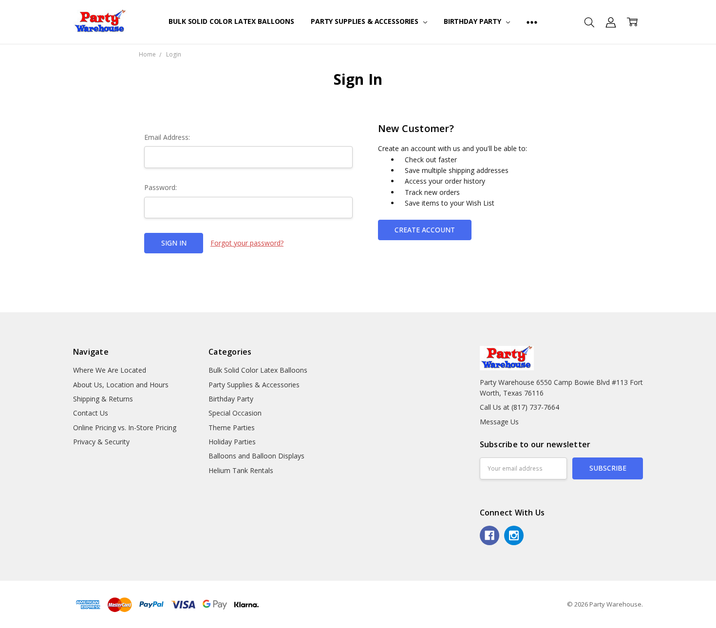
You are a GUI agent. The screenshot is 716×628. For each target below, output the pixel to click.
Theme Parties (231, 427)
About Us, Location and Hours (121, 384)
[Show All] (532, 22)
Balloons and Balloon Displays (256, 455)
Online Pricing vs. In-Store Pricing (124, 427)
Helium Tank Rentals (240, 470)
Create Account (425, 229)
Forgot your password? (246, 242)
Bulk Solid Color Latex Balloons (231, 21)
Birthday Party (473, 21)
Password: (160, 187)
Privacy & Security (101, 441)
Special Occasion (235, 413)
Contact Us (90, 413)
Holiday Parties (232, 441)
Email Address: (167, 137)
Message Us (499, 421)
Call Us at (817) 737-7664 (519, 407)
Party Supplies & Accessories (365, 21)
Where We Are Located (109, 370)
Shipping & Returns (103, 398)
